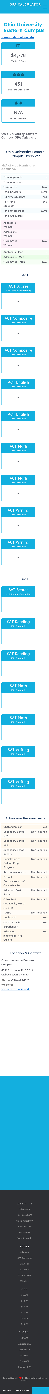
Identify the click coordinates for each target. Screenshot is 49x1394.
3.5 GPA (24, 1324)
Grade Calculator (24, 1226)
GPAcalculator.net (33, 1378)
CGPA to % (24, 1281)
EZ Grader (24, 1269)
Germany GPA (24, 1367)
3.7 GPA (24, 1312)
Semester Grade (24, 1238)
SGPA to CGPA (24, 1275)
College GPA (24, 1209)
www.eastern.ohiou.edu (17, 37)
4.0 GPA (24, 1295)
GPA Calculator (25, 4)
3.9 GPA (24, 1301)
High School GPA (24, 1215)
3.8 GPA (24, 1307)
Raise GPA (24, 1252)
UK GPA (24, 1338)
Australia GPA (24, 1344)
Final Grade (24, 1232)
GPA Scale (24, 1264)
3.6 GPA (24, 1318)
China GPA (24, 1361)
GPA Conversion (24, 1258)
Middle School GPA (24, 1221)
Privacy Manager (16, 1390)
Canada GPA (24, 1350)
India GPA (24, 1355)
